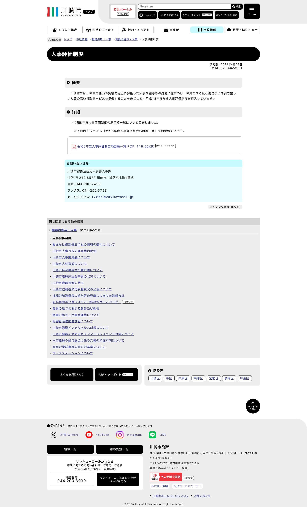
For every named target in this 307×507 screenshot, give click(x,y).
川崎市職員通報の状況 (68, 282)
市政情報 (81, 39)
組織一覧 (70, 449)
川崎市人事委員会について (71, 257)
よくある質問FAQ (72, 374)
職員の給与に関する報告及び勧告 (76, 308)
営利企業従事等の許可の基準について (79, 346)
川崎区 (155, 378)
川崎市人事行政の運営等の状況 (74, 251)
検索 (238, 6)
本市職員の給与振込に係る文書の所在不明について (89, 340)
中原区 (183, 378)
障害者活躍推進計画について (73, 321)
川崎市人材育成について (70, 263)
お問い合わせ (202, 495)
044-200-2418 (88, 184)
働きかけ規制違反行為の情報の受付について (84, 244)
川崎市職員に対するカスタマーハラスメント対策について (93, 334)
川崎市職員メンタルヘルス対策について (81, 327)
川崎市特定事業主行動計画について (78, 270)
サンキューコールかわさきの (118, 480)
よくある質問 (169, 15)
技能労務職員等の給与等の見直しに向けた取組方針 (89, 295)
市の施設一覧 (119, 449)
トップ (68, 39)
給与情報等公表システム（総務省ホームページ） (93, 302)
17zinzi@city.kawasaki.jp (112, 196)
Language (150, 15)
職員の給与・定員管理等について (76, 314)
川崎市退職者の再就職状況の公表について (82, 289)
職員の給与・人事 (126, 39)
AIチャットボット (197, 15)
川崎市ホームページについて (171, 495)
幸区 (169, 378)
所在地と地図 (159, 486)
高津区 (198, 378)
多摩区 (229, 378)
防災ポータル (123, 11)
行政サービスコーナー (187, 486)
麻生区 (244, 378)
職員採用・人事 (101, 39)
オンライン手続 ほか (226, 15)
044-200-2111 (168, 468)
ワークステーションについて (73, 353)
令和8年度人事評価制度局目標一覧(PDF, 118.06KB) (126, 146)
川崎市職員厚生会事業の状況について (79, 276)
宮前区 (214, 378)
